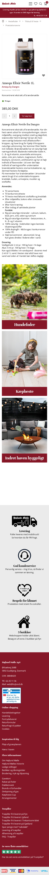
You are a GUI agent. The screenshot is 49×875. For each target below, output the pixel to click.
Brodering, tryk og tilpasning (15, 773)
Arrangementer (9, 798)
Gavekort (6, 778)
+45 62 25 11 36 (41, 15)
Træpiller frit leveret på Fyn (15, 814)
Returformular (9, 722)
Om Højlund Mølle (10, 760)
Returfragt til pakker (11, 725)
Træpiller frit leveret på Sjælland (17, 823)
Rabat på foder (9, 781)
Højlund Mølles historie (13, 763)
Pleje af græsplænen (11, 744)
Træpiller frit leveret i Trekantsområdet (20, 820)
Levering (6, 716)
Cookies (5, 729)
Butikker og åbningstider (13, 770)
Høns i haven (8, 749)
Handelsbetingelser (11, 712)
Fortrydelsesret (9, 719)
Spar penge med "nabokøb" (15, 827)
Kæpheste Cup (9, 794)
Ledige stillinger (9, 767)
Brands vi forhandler (11, 788)
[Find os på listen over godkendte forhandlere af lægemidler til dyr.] (11, 695)
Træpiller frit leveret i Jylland (15, 817)
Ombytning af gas (10, 791)
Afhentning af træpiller (12, 833)
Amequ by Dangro (10, 86)
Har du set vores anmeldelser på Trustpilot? (23, 857)
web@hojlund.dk (15, 684)
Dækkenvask (8, 785)
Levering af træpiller (11, 830)
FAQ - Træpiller (9, 836)
